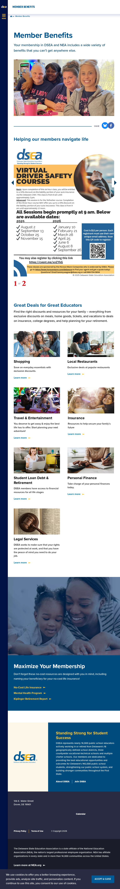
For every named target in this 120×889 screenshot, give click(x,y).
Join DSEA (80, 781)
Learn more (20, 377)
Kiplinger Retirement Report (31, 699)
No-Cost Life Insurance (28, 687)
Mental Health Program (28, 693)
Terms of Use (37, 831)
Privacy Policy (20, 831)
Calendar (81, 814)
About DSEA (63, 781)
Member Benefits (23, 6)
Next (114, 182)
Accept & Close (103, 879)
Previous (14, 182)
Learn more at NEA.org (27, 865)
